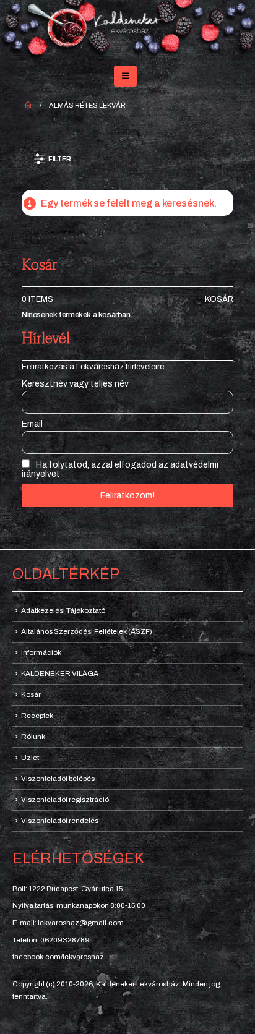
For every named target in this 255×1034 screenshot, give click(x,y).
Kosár (219, 299)
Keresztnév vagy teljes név (75, 383)
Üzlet (30, 757)
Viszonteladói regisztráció (65, 799)
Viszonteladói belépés (58, 778)
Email (32, 424)
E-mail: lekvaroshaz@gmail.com (68, 922)
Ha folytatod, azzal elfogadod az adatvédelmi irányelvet (120, 469)
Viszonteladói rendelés (59, 820)
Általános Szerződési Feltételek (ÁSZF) (86, 631)
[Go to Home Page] (28, 105)
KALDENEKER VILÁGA (59, 673)
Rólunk (33, 736)
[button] (125, 76)
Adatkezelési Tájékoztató (63, 610)
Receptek (37, 715)
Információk (41, 652)
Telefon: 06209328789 (51, 940)
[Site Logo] (127, 30)
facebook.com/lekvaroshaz (58, 956)
